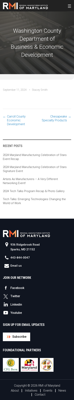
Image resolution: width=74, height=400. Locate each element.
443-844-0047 (20, 257)
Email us (16, 265)
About (15, 390)
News (62, 390)
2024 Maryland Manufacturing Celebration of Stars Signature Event (35, 169)
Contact (40, 394)
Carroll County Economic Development (16, 120)
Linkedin (16, 304)
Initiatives (31, 390)
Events (47, 390)
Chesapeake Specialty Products (54, 118)
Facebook (17, 288)
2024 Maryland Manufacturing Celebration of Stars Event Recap (35, 157)
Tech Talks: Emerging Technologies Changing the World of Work (34, 201)
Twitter (15, 296)
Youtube (16, 313)
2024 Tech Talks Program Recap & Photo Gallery (34, 191)
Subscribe (19, 336)
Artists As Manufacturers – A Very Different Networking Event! (30, 181)
